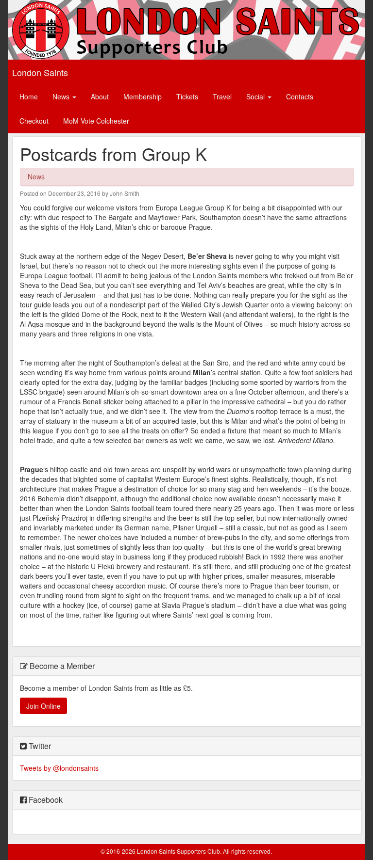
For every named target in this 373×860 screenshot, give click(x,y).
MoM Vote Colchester (96, 121)
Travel (222, 96)
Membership (142, 96)
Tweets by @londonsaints (59, 768)
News (61, 96)
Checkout (34, 121)
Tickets (187, 96)
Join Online (43, 706)
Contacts (299, 96)
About (100, 96)
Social (256, 96)
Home (28, 96)
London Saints (40, 72)
